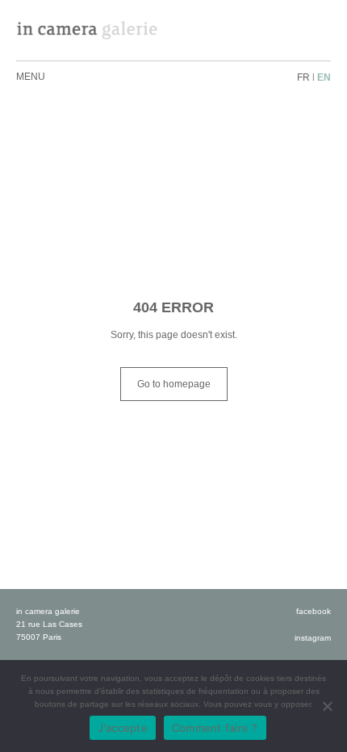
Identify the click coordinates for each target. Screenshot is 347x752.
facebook (313, 611)
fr (303, 77)
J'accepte (123, 727)
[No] (327, 706)
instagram (313, 637)
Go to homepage (174, 384)
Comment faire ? (215, 727)
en (324, 77)
